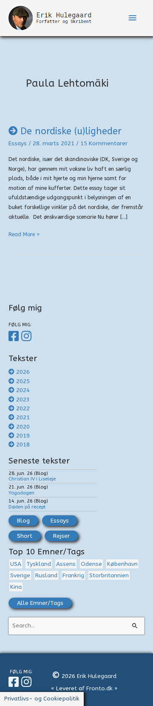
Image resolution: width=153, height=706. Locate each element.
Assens (66, 564)
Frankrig (73, 575)
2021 (23, 417)
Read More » (24, 235)
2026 (23, 372)
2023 (23, 399)
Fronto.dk (99, 688)
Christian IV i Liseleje (32, 479)
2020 (23, 426)
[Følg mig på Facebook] (14, 336)
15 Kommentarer (104, 143)
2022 (23, 408)
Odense (91, 564)
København (122, 564)
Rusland (46, 575)
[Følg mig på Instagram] (27, 336)
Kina (16, 586)
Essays (17, 143)
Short (24, 535)
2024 (23, 390)
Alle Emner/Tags (40, 603)
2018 (23, 444)
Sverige (20, 575)
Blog (23, 520)
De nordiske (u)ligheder (71, 131)
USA (15, 564)
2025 (23, 381)
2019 (23, 435)
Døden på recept (26, 507)
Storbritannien (109, 575)
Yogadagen (21, 493)
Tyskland (38, 564)
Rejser (61, 535)
